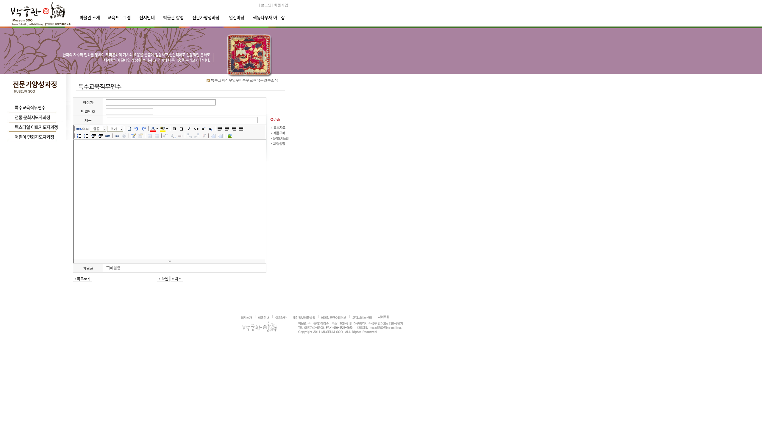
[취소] (137, 129)
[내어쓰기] (93, 136)
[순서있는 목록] (79, 136)
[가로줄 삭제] (180, 136)
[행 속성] (157, 136)
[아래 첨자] (210, 129)
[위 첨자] (203, 129)
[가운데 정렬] (227, 129)
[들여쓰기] (101, 136)
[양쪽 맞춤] (241, 129)
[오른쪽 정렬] (234, 129)
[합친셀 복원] (220, 136)
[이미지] (229, 136)
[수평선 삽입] (108, 136)
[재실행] (144, 129)
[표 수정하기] (140, 136)
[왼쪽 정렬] (220, 129)
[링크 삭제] (124, 136)
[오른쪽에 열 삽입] (197, 136)
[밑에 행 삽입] (173, 136)
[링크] (117, 136)
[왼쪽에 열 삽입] (190, 136)
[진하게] (175, 129)
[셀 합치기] (213, 136)
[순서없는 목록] (86, 136)
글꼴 (96, 128)
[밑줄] (182, 129)
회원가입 (281, 5)
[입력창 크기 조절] (170, 261)
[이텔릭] (189, 129)
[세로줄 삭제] (204, 136)
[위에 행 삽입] (166, 136)
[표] (133, 136)
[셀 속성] (150, 136)
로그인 (266, 5)
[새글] (129, 129)
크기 (113, 128)
